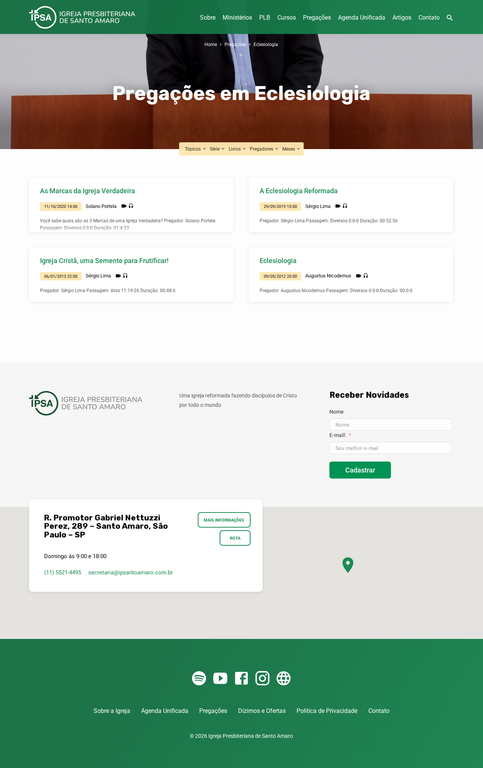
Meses (289, 149)
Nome (336, 412)
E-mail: (337, 435)
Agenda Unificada (361, 17)
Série (215, 149)
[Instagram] (262, 679)
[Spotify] (199, 679)
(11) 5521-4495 (62, 572)
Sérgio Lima (318, 206)
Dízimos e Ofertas (262, 710)
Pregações (317, 17)
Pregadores (262, 149)
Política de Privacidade (327, 710)
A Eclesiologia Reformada (299, 191)
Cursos (286, 17)
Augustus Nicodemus (328, 276)
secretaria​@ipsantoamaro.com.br (130, 572)
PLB (264, 17)
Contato (429, 17)
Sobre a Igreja (112, 710)
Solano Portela (101, 206)
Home (211, 44)
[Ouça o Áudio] (131, 206)
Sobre (207, 17)
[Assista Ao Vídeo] (124, 206)
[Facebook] (241, 679)
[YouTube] (220, 679)
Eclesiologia (266, 44)
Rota (235, 538)
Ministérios (237, 17)
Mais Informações (224, 520)
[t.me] (283, 679)
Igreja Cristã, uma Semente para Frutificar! (104, 261)
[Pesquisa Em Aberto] (450, 18)
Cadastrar (360, 470)
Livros (235, 149)
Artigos (401, 17)
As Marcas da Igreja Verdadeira (87, 191)
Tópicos (193, 149)
